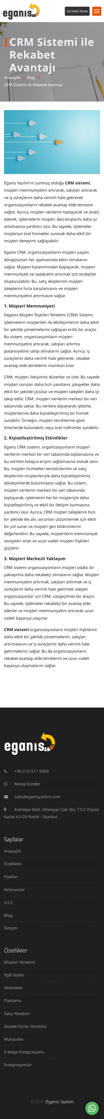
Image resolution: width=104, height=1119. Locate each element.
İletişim (11, 928)
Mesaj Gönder (26, 783)
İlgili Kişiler (14, 974)
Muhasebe (13, 1039)
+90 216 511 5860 (31, 771)
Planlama (12, 1000)
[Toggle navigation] (96, 11)
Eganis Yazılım (60, 1102)
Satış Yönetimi (17, 1013)
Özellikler (12, 863)
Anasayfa (12, 77)
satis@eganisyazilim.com (36, 796)
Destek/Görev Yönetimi (25, 1026)
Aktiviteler (13, 987)
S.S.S (8, 902)
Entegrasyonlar (18, 1064)
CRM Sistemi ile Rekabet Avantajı (33, 84)
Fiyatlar (11, 876)
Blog (31, 77)
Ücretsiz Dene (77, 11)
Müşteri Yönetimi (19, 962)
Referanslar (14, 889)
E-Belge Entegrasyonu (24, 1052)
